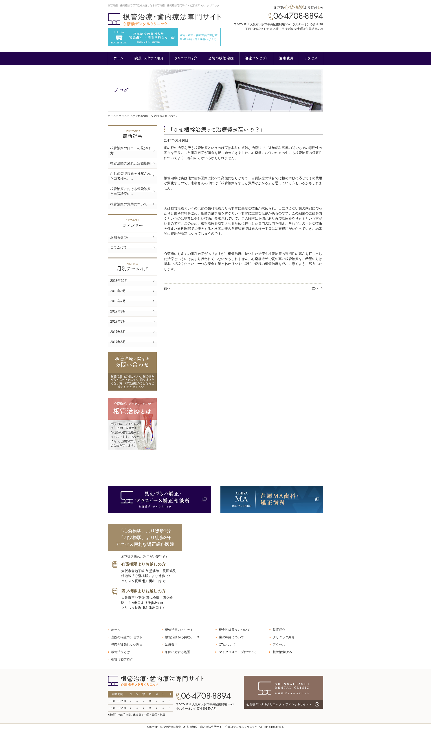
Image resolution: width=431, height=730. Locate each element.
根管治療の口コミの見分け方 (130, 150)
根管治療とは (120, 652)
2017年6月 (118, 332)
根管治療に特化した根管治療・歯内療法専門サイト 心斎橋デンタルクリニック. (210, 726)
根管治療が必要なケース (182, 637)
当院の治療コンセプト (127, 637)
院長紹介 (279, 630)
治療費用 (286, 58)
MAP (212, 708)
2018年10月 (119, 280)
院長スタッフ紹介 (149, 58)
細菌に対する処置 (177, 652)
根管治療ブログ (122, 659)
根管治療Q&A (282, 652)
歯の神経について (231, 637)
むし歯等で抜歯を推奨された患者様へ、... (130, 176)
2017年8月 (118, 311)
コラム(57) (118, 247)
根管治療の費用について (128, 204)
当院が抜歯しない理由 (127, 644)
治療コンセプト (257, 58)
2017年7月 (118, 321)
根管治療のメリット (179, 630)
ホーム (118, 58)
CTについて (227, 644)
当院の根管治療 (221, 58)
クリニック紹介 (186, 58)
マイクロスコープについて (238, 652)
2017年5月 (118, 342)
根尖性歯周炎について (234, 630)
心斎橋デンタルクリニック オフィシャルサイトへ (279, 704)
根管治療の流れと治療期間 (130, 163)
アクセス (311, 58)
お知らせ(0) (119, 237)
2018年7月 (118, 301)
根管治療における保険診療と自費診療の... (130, 191)
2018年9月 (118, 291)
